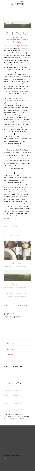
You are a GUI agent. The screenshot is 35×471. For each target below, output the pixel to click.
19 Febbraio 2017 (9, 266)
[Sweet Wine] (17, 275)
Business (7, 226)
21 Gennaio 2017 (9, 296)
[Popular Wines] (17, 250)
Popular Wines (13, 263)
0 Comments (25, 39)
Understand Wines (15, 293)
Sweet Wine (11, 284)
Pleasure (14, 226)
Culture (19, 42)
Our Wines (17, 34)
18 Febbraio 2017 (9, 287)
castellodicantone (13, 39)
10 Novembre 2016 (17, 37)
